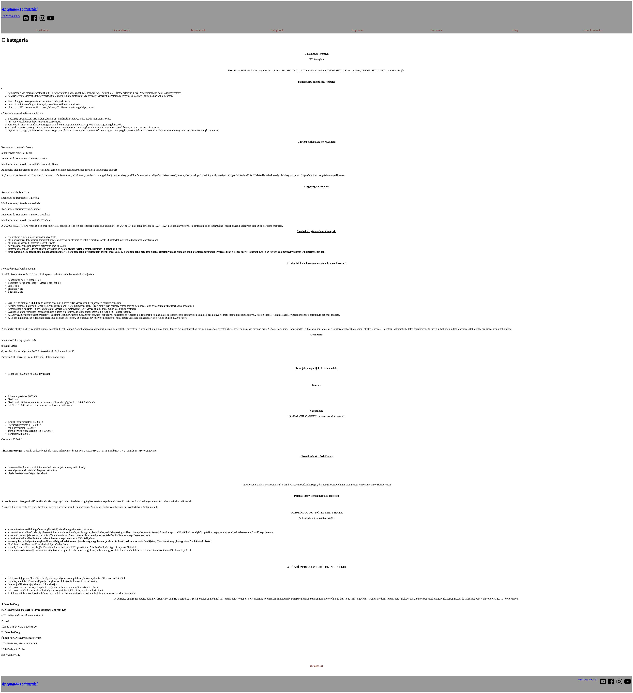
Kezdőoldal (42, 30)
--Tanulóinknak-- (592, 30)
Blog (515, 30)
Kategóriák (277, 30)
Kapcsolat (357, 30)
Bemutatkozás (121, 30)
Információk (198, 30)
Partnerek (436, 30)
